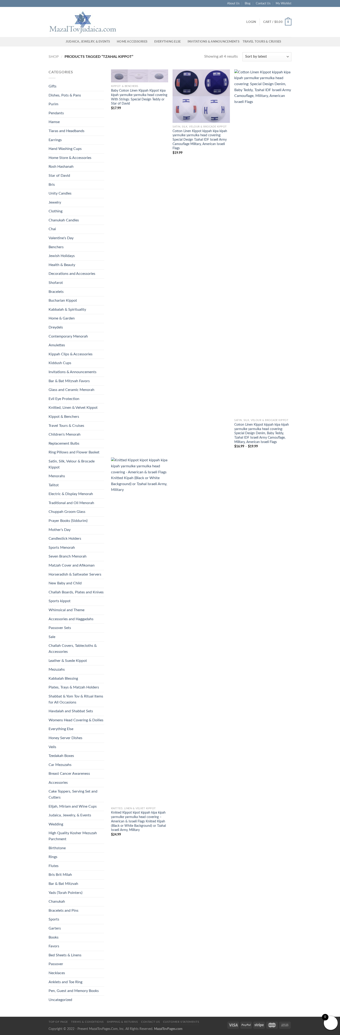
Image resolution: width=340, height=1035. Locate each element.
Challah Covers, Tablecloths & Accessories (73, 649)
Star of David (59, 175)
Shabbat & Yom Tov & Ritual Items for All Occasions (76, 699)
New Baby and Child (65, 583)
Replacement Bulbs (64, 443)
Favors (54, 946)
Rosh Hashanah (61, 166)
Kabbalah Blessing (63, 678)
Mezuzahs (57, 669)
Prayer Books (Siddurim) (68, 521)
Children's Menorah (64, 434)
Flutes (54, 866)
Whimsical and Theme (66, 610)
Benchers (56, 247)
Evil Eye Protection (64, 399)
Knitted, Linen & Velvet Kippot (73, 407)
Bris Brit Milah (60, 875)
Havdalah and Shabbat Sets (71, 711)
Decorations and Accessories (72, 274)
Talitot (54, 485)
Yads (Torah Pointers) (65, 893)
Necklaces (57, 973)
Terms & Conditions (87, 1021)
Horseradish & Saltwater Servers (75, 574)
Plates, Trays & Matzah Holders (74, 687)
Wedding (56, 824)
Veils (52, 747)
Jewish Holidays (62, 256)
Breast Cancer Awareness (69, 773)
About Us (233, 3)
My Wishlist (283, 3)
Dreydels (56, 327)
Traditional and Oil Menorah (71, 503)
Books (54, 937)
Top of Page (58, 1021)
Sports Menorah (62, 547)
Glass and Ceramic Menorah (71, 390)
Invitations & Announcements (213, 41)
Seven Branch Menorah (68, 556)
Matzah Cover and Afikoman (72, 565)
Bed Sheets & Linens (65, 955)
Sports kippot (60, 601)
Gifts (52, 86)
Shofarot (56, 283)
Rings (53, 857)
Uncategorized (60, 1000)
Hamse (54, 122)
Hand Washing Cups (65, 149)
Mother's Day (60, 530)
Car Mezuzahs (60, 765)
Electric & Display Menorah (71, 494)
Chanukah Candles (64, 220)
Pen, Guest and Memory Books (74, 991)
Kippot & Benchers (64, 416)
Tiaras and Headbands (66, 131)
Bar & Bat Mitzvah (63, 884)
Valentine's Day (61, 238)
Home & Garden (62, 318)
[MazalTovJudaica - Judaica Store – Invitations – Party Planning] (83, 21)
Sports (54, 919)
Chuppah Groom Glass (67, 512)
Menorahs (57, 476)
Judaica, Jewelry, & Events (88, 41)
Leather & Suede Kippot (68, 661)
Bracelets (56, 292)
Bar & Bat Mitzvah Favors (69, 381)
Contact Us (263, 3)
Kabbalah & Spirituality (67, 309)
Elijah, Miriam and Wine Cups (73, 806)
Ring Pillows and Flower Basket (74, 452)
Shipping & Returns (122, 1021)
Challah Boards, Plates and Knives (76, 592)
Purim (53, 104)
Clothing (55, 211)
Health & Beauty (62, 265)
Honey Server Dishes (65, 738)
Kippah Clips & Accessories (71, 354)
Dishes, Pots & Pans (65, 95)
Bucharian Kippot (63, 300)
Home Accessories (132, 41)
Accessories (58, 782)
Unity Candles (60, 193)
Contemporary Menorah (68, 336)
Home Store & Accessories (70, 158)
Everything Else (167, 41)
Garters (55, 928)
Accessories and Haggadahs (71, 619)
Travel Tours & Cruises (262, 41)
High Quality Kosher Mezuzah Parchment (73, 836)
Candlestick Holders (65, 538)
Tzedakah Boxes (61, 756)
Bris (52, 184)
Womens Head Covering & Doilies (76, 720)
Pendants (56, 113)
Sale (52, 637)
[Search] (60, 41)
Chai (52, 229)
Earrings (55, 140)
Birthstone (57, 848)
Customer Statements (181, 1021)
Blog (247, 3)
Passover (56, 964)
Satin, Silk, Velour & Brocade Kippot (72, 464)
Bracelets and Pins (63, 910)
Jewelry (55, 202)
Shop (54, 57)
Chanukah (57, 901)
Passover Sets (60, 628)
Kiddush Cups (60, 363)
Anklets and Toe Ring (65, 982)
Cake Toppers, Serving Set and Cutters (73, 794)
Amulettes (57, 345)
